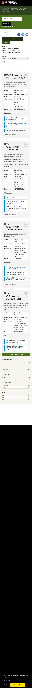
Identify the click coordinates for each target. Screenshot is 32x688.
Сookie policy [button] (7, 680)
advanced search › (7, 26)
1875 (3, 395)
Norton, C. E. (6, 387)
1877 (3, 397)
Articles (6, 42)
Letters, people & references (12, 39)
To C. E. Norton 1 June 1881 (13, 147)
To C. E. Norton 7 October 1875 (14, 227)
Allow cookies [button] (17, 685)
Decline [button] (6, 685)
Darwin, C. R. (6, 369)
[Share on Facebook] (18, 34)
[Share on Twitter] (22, 34)
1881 (3, 399)
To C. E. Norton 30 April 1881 (13, 296)
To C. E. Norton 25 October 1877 (15, 76)
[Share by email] (26, 34)
